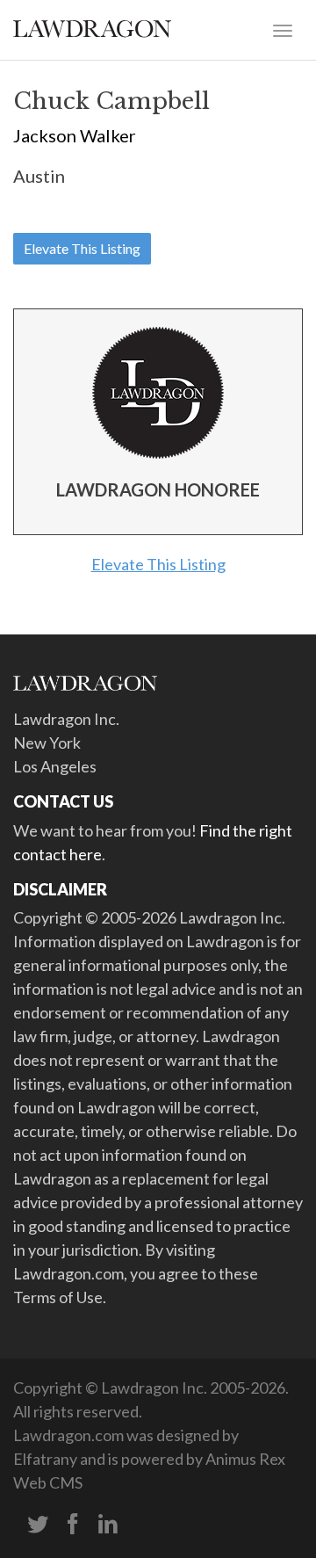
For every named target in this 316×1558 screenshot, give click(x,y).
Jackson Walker (74, 135)
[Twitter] (37, 1524)
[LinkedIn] (107, 1524)
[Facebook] (72, 1524)
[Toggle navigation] (282, 29)
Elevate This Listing (82, 248)
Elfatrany (45, 1458)
